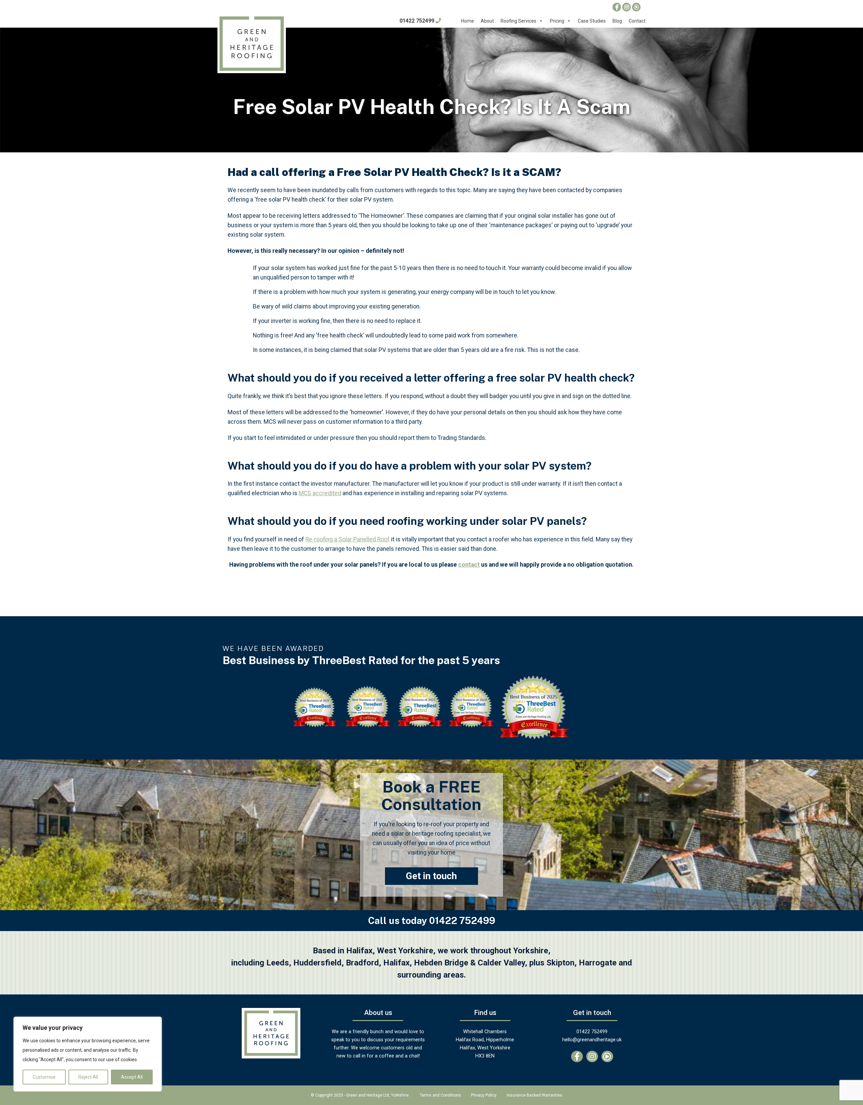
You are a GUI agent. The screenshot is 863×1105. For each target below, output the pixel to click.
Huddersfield (317, 962)
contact (469, 564)
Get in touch (431, 876)
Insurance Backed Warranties (534, 1095)
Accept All (132, 1077)
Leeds (277, 962)
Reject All (88, 1077)
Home (467, 21)
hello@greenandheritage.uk (592, 1040)
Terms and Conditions (440, 1095)
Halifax (396, 962)
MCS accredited (320, 493)
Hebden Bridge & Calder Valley (469, 962)
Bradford (362, 962)
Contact (637, 21)
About (487, 21)
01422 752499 (417, 21)
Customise (44, 1077)
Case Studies (592, 21)
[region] (87, 1054)
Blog (617, 21)
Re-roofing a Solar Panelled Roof (347, 539)
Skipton (560, 962)
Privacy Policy (484, 1095)
